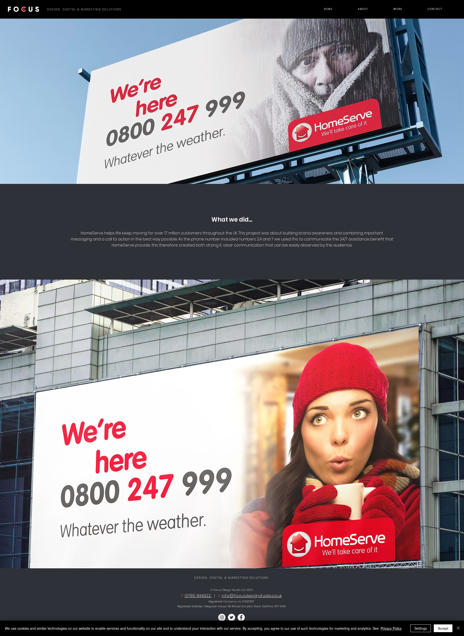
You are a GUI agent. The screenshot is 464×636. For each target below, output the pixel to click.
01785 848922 (198, 596)
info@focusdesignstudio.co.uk (252, 596)
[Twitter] (231, 617)
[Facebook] (241, 617)
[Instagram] (221, 617)
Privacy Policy (391, 628)
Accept (443, 628)
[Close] (458, 628)
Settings (420, 628)
